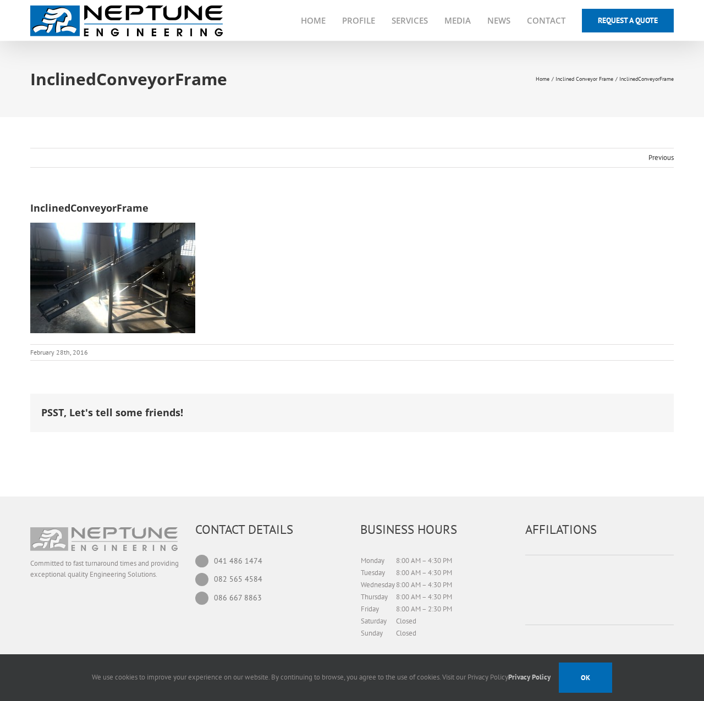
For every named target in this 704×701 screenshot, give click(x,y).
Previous (661, 157)
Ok (585, 677)
